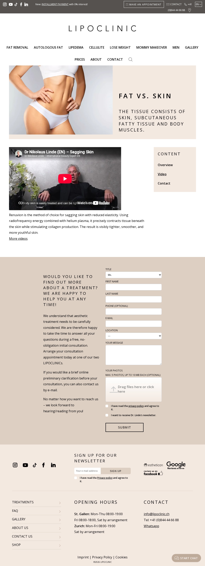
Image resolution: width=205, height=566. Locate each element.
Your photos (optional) (133, 373)
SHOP (16, 545)
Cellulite (96, 47)
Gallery (191, 47)
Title (108, 269)
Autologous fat (48, 47)
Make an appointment (145, 4)
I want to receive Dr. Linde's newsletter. (133, 415)
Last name (112, 293)
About (96, 59)
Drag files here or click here (136, 389)
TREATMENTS (23, 502)
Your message (114, 342)
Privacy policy (105, 478)
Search (130, 59)
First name (112, 281)
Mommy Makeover (151, 47)
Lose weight (120, 47)
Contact (176, 4)
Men (176, 47)
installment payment (55, 4)
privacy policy (136, 406)
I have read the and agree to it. (135, 407)
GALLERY (18, 519)
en (197, 4)
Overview (165, 165)
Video (162, 174)
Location (112, 330)
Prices (80, 59)
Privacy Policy (102, 557)
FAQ (15, 511)
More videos (18, 238)
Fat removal (17, 47)
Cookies (122, 557)
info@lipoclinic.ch (156, 514)
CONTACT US (22, 536)
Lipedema (76, 47)
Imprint (83, 557)
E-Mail (109, 318)
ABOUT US (20, 528)
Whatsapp (151, 526)
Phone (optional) (117, 306)
